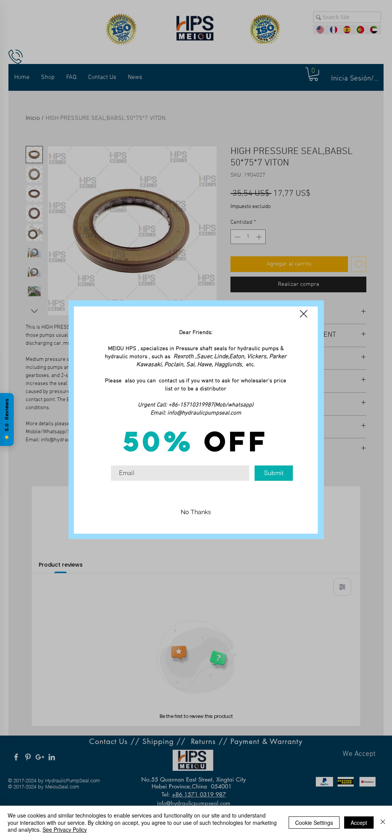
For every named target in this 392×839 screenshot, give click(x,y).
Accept (359, 822)
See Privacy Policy (64, 829)
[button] (303, 314)
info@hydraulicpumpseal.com (204, 413)
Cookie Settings (314, 822)
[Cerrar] (382, 822)
